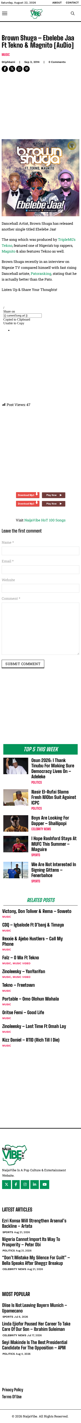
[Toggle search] (72, 13)
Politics (36, 782)
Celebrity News (41, 829)
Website (8, 579)
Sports (35, 855)
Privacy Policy (12, 1389)
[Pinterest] (26, 69)
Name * (8, 542)
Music (6, 54)
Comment (11, 598)
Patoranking (41, 273)
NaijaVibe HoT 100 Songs (44, 520)
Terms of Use (12, 1396)
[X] (12, 69)
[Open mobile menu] (4, 13)
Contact (72, 2)
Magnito (8, 251)
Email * (8, 561)
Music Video (22, 963)
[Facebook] (5, 69)
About (57, 2)
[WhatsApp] (19, 69)
